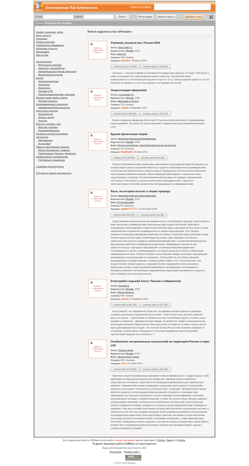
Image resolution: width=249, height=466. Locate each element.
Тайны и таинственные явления (52, 147)
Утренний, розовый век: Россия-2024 (135, 42)
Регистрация (145, 16)
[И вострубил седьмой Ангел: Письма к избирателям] (97, 297)
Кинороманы (42, 52)
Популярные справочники (51, 160)
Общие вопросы (125, 292)
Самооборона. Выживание (50, 45)
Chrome (161, 440)
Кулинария (41, 39)
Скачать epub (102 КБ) (152, 157)
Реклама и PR (45, 91)
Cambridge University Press (50, 166)
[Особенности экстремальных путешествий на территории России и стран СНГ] (97, 357)
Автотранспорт (44, 61)
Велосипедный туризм (50, 75)
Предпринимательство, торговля (56, 94)
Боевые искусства (45, 42)
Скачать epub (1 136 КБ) (155, 66)
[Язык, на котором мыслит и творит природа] (97, 207)
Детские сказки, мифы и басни (51, 98)
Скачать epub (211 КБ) (152, 215)
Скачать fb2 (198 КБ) (124, 157)
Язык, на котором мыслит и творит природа (140, 191)
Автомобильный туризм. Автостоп (57, 71)
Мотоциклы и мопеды (50, 65)
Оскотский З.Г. (125, 47)
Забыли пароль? (166, 16)
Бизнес (40, 78)
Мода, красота (43, 35)
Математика (45, 140)
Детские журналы (47, 101)
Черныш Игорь (125, 350)
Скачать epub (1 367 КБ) (155, 369)
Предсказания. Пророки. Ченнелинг (57, 153)
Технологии (115, 452)
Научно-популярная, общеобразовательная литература (146, 145)
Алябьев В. (123, 286)
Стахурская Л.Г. (126, 94)
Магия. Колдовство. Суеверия (54, 150)
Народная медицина (49, 130)
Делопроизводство (48, 81)
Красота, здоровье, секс (48, 124)
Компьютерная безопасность (54, 107)
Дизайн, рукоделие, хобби (49, 32)
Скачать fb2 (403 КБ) (124, 215)
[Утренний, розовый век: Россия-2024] (97, 58)
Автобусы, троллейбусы (51, 68)
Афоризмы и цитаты (46, 48)
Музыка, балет (46, 117)
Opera (169, 440)
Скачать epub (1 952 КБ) (155, 113)
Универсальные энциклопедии (52, 157)
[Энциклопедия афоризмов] (97, 106)
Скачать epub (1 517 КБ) (155, 305)
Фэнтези (121, 54)
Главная (39, 23)
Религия (42, 121)
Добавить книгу (193, 16)
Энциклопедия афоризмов (129, 90)
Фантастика (42, 55)
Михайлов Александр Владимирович (137, 139)
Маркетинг (44, 88)
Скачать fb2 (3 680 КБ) (125, 113)
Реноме (130, 51)
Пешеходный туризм (128, 357)
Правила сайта (131, 452)
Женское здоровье (48, 127)
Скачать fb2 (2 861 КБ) (125, 305)
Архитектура (45, 114)
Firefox (181, 440)
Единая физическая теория (129, 134)
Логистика (44, 84)
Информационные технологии (52, 104)
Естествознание (125, 202)
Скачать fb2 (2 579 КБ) (125, 369)
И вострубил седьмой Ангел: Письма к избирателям (146, 281)
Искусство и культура (47, 111)
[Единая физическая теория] (97, 150)
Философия (44, 143)
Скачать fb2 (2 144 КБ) (125, 66)
